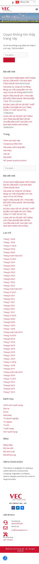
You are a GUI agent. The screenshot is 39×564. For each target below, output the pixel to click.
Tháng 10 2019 (9, 335)
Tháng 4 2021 (9, 309)
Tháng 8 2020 (9, 322)
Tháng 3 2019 (9, 355)
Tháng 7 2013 (9, 392)
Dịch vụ (6, 408)
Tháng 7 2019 (9, 342)
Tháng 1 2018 (9, 365)
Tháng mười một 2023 (12, 255)
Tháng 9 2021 (9, 295)
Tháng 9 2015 (9, 382)
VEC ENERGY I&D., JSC (18, 503)
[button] (36, 9)
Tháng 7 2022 (9, 282)
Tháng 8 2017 (9, 368)
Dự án (5, 411)
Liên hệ (6, 154)
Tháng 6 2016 (9, 375)
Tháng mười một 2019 (12, 332)
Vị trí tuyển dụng (10, 431)
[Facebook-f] (13, 508)
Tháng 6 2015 (9, 388)
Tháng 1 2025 (9, 242)
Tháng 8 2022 (9, 279)
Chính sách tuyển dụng (13, 405)
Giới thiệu (7, 150)
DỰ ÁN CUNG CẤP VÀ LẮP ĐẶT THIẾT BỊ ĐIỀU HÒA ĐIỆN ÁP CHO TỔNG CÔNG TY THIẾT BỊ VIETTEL (19, 107)
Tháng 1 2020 (9, 329)
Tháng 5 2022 (9, 285)
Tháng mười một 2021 (12, 289)
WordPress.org (9, 455)
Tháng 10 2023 (9, 259)
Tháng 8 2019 (9, 339)
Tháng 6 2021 (9, 305)
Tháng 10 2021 (9, 292)
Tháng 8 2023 (9, 265)
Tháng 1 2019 (9, 359)
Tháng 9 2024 (9, 249)
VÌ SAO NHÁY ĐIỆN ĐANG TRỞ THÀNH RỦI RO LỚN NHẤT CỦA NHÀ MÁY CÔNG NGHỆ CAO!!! (19, 81)
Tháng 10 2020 (9, 315)
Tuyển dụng (8, 428)
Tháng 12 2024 (9, 245)
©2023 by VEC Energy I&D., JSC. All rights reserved (20, 550)
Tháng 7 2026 (9, 239)
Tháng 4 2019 (9, 352)
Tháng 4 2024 (9, 252)
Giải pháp (7, 415)
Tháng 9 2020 (9, 319)
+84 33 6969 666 (17, 524)
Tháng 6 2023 (9, 272)
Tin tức (6, 425)
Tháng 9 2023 (9, 262)
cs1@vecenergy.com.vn (19, 530)
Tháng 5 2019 (9, 348)
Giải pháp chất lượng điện (14, 147)
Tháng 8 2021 (9, 299)
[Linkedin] (18, 508)
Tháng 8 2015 (9, 385)
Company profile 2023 (12, 143)
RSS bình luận (9, 451)
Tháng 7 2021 (9, 302)
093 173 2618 (8, 540)
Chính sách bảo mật (11, 140)
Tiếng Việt (24, 2)
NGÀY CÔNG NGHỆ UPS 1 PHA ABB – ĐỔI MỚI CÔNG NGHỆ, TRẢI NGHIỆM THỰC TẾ (18, 98)
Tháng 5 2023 (9, 275)
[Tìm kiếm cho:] (15, 55)
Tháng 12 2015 (9, 378)
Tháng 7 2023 (9, 269)
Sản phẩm (7, 157)
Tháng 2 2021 (9, 312)
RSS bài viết (8, 448)
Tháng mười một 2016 (12, 372)
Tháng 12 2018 (9, 362)
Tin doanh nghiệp (11, 418)
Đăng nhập (7, 445)
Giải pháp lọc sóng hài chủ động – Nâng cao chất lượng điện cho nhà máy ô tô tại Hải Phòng (17, 89)
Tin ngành (7, 422)
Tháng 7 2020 (9, 325)
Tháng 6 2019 (9, 345)
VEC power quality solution (14, 160)
